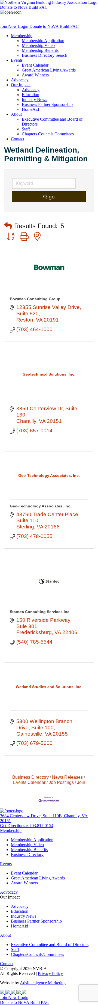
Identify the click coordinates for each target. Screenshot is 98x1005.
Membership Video (38, 45)
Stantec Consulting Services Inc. (40, 611)
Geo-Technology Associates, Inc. (40, 506)
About (16, 114)
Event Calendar (35, 65)
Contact (17, 138)
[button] (8, 226)
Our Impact (20, 84)
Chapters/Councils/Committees (37, 954)
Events (17, 60)
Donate (24, 7)
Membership (21, 35)
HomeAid (30, 109)
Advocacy (20, 80)
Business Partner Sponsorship (47, 104)
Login (23, 26)
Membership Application (43, 40)
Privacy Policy (50, 973)
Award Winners (35, 75)
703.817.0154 (41, 825)
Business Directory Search (44, 55)
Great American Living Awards (49, 70)
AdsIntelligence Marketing (43, 982)
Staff (26, 129)
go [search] (52, 197)
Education (30, 94)
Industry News (34, 99)
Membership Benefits (40, 50)
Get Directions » (14, 825)
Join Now (9, 26)
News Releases (67, 777)
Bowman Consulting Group (35, 299)
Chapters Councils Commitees (48, 134)
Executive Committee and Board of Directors (49, 944)
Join (81, 782)
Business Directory (30, 777)
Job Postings (61, 782)
